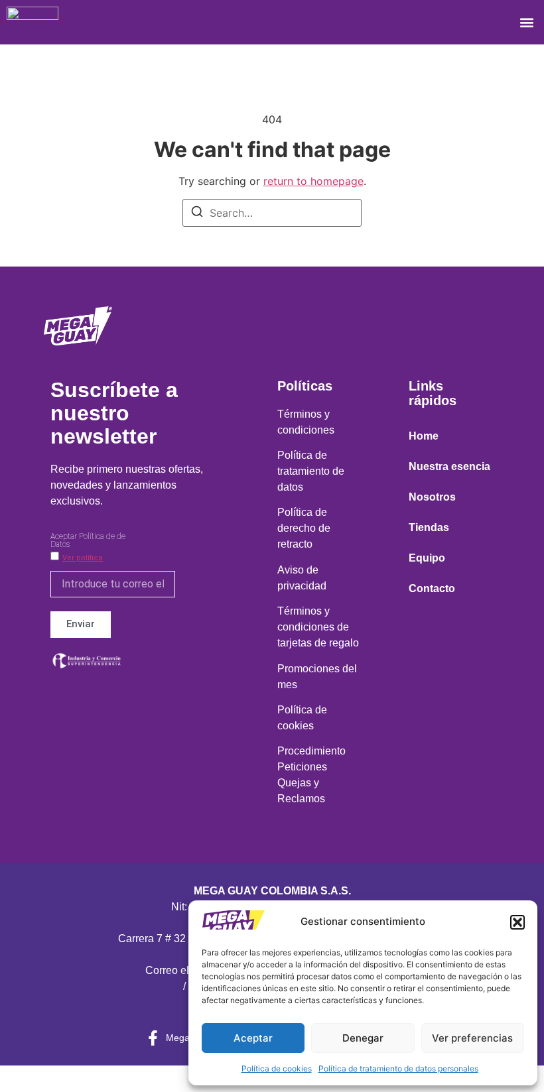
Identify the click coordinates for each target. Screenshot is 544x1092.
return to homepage (313, 181)
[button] (517, 922)
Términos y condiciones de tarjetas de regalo (318, 626)
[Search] (197, 213)
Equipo (427, 558)
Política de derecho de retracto (303, 528)
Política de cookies (276, 1068)
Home (424, 436)
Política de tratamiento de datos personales (398, 1068)
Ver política (82, 558)
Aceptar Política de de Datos (87, 540)
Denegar (362, 1038)
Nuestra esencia (449, 466)
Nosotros (432, 497)
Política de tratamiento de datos (310, 471)
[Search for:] (272, 213)
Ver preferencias (472, 1038)
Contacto (432, 588)
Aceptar (253, 1038)
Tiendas (429, 527)
